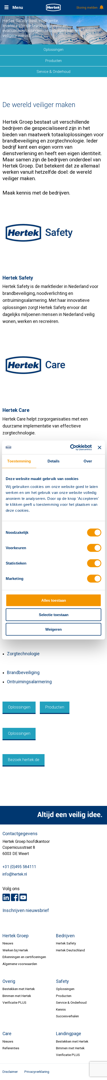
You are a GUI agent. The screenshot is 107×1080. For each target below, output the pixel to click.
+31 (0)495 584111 (19, 867)
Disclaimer (10, 1072)
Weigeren (53, 629)
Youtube (23, 897)
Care (6, 1033)
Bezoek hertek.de (23, 759)
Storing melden (87, 7)
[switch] (94, 548)
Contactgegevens (20, 833)
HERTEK (53, 7)
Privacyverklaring (36, 1072)
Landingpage (68, 1033)
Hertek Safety (66, 943)
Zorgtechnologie (23, 653)
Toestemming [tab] (19, 461)
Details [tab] (54, 461)
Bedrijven (65, 935)
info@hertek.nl (14, 874)
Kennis (61, 1009)
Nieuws (7, 943)
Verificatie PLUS (14, 1002)
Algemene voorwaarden (19, 964)
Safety (62, 981)
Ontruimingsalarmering (29, 681)
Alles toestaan (53, 600)
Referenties (10, 1048)
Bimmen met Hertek (16, 996)
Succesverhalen (67, 1016)
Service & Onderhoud (53, 71)
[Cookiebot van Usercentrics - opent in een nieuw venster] (70, 447)
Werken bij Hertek (15, 950)
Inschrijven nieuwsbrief (25, 910)
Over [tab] (88, 461)
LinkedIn (6, 897)
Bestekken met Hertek (18, 989)
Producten (53, 60)
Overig (8, 981)
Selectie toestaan (53, 615)
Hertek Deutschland (70, 950)
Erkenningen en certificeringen (24, 957)
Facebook (14, 897)
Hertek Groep (15, 935)
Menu (17, 7)
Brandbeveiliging (23, 672)
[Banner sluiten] (99, 447)
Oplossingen (53, 49)
